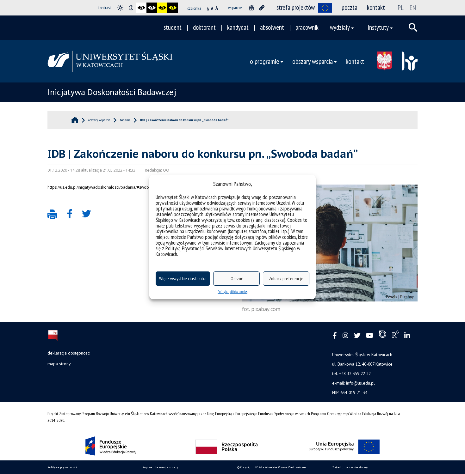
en (413, 7)
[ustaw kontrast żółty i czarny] (172, 8)
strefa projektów (295, 7)
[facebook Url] (335, 336)
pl (401, 7)
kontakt (376, 7)
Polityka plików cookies (232, 291)
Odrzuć (237, 279)
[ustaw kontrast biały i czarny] (151, 8)
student (173, 27)
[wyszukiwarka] (413, 27)
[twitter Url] (357, 336)
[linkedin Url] (407, 336)
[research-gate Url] (395, 336)
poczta (349, 7)
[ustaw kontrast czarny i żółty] (162, 8)
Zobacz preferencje (286, 279)
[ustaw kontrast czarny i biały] (141, 8)
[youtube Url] (369, 336)
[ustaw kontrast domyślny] (120, 8)
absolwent (272, 27)
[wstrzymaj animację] (251, 8)
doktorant (204, 27)
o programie (264, 61)
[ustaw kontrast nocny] (131, 8)
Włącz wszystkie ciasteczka (183, 279)
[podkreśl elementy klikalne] (262, 8)
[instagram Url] (345, 336)
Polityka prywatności (62, 467)
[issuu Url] (382, 336)
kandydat (238, 27)
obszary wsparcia (312, 61)
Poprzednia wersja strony (160, 467)
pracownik (307, 27)
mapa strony (59, 364)
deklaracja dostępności (68, 353)
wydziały (340, 27)
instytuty (378, 27)
